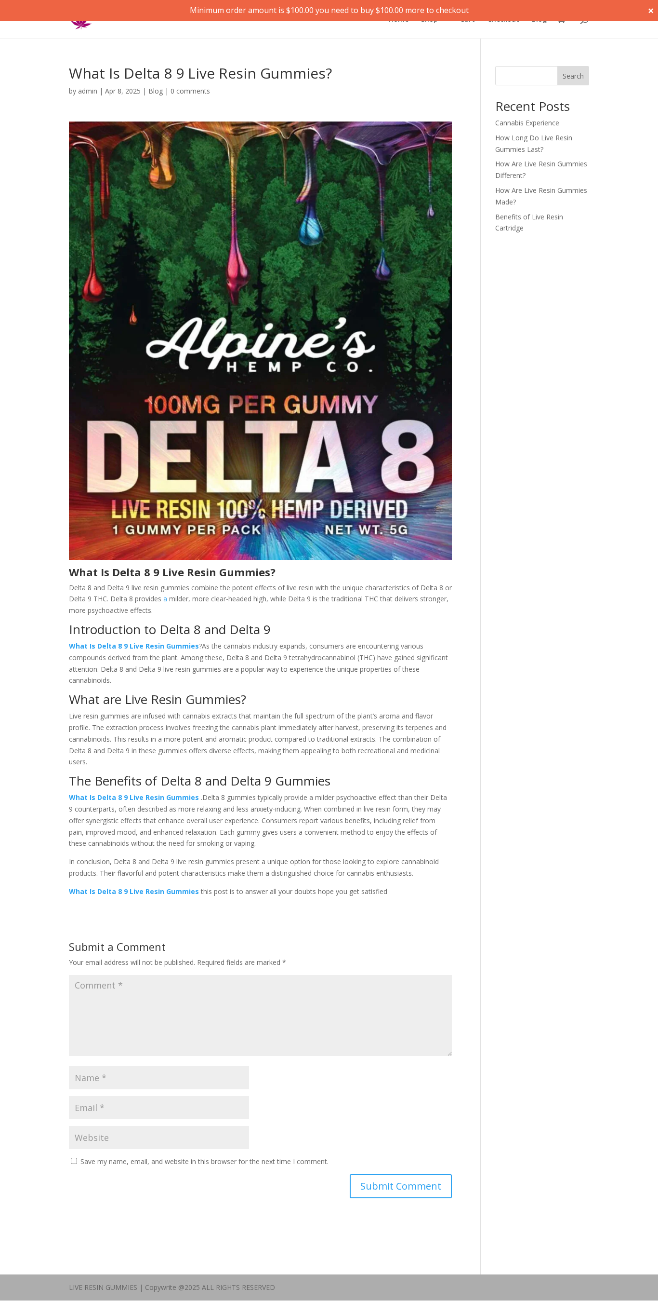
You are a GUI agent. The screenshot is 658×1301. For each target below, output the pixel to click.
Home (398, 20)
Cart (467, 20)
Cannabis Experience (527, 122)
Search (573, 76)
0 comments (190, 90)
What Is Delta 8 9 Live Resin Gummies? (172, 572)
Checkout (503, 20)
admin (87, 90)
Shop (429, 20)
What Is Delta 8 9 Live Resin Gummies (134, 645)
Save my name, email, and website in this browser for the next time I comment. (204, 1161)
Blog (539, 20)
